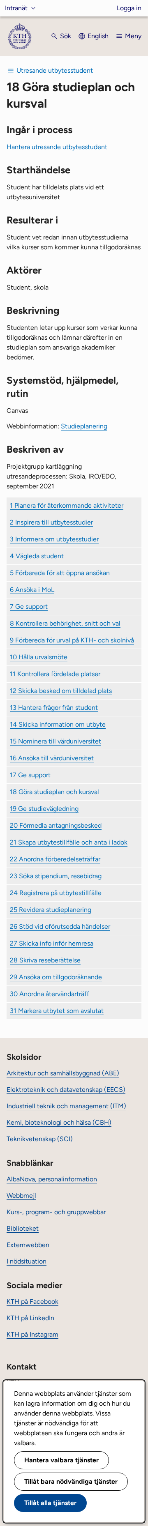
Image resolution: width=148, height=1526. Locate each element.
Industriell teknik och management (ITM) (66, 1106)
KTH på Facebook (32, 1301)
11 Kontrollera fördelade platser (55, 674)
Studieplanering (84, 426)
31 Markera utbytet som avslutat (57, 1011)
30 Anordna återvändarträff (49, 994)
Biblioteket (23, 1228)
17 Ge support (30, 775)
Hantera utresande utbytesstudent (57, 147)
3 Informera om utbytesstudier (54, 539)
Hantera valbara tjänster (61, 1460)
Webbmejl (21, 1195)
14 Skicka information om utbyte (58, 724)
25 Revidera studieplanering (50, 910)
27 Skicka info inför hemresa (51, 943)
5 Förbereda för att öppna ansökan (60, 573)
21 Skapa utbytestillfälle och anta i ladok (68, 842)
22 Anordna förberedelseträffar (55, 859)
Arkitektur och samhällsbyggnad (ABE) (63, 1073)
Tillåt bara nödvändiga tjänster (71, 1481)
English (98, 36)
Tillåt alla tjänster (50, 1503)
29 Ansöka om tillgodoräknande (56, 977)
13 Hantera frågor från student (54, 707)
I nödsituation (26, 1261)
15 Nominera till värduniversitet (55, 741)
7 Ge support (29, 606)
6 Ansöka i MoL (32, 590)
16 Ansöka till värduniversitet (52, 758)
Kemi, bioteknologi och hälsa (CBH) (59, 1122)
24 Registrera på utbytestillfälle (56, 893)
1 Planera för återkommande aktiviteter (66, 505)
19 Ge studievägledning (44, 808)
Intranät (16, 8)
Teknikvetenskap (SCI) (40, 1139)
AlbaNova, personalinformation (52, 1179)
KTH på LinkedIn (30, 1318)
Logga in (129, 8)
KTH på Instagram (32, 1334)
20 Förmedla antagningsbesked (56, 825)
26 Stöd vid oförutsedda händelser (60, 926)
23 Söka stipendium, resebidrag (56, 876)
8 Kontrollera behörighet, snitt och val (65, 623)
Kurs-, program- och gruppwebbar (56, 1212)
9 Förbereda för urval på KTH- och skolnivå (72, 640)
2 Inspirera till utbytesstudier (51, 522)
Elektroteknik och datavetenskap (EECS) (66, 1089)
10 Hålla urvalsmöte (38, 657)
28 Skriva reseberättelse (45, 960)
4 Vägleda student (37, 556)
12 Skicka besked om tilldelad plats (61, 691)
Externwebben (28, 1245)
